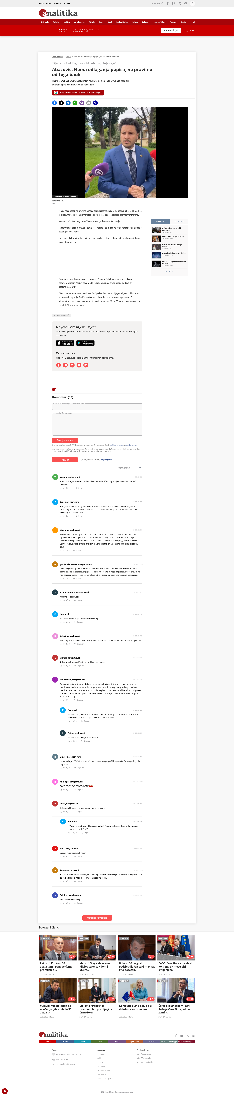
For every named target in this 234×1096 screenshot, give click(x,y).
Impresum (101, 1054)
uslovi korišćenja (131, 445)
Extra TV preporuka (143, 1058)
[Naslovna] (5, 1091)
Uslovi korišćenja (104, 1070)
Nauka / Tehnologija (169, 1042)
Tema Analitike (45, 3)
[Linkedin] (68, 102)
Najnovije (45, 22)
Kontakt (100, 1062)
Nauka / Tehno (160, 22)
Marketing (101, 1066)
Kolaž (110, 22)
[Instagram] (65, 365)
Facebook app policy (105, 1078)
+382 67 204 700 (62, 1059)
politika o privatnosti (117, 445)
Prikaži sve (170, 271)
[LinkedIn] (85, 365)
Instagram (174, 3)
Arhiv (100, 1058)
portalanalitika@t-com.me (66, 1064)
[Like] (61, 488)
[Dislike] (67, 488)
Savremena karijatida (186, 1042)
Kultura (135, 22)
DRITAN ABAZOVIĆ (61, 315)
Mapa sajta (102, 1074)
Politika (56, 22)
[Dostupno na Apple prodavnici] (65, 343)
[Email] (88, 102)
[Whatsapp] (75, 102)
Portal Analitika (57, 57)
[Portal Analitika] (58, 13)
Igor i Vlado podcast (143, 1054)
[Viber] (81, 102)
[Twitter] (61, 102)
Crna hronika (79, 22)
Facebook (167, 3)
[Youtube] (79, 365)
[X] (72, 365)
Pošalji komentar (65, 440)
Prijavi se (65, 459)
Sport (101, 22)
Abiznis (92, 22)
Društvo (66, 22)
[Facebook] (54, 102)
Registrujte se (106, 460)
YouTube (185, 3)
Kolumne (57, 3)
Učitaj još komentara (97, 917)
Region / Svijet (122, 22)
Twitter (179, 3)
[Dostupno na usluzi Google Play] (85, 343)
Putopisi (67, 3)
